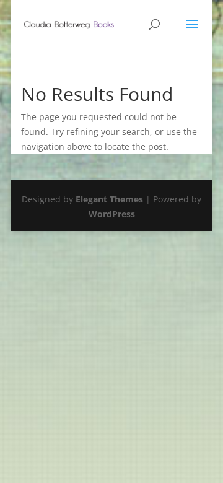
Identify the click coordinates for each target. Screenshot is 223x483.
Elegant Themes (109, 199)
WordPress (112, 214)
